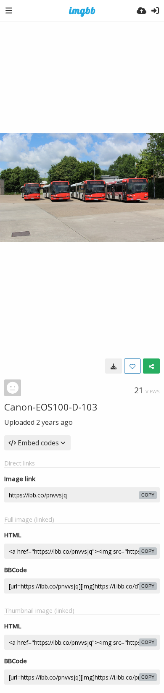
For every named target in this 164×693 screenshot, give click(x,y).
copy (147, 494)
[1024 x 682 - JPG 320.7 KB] (113, 366)
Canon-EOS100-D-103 (51, 406)
